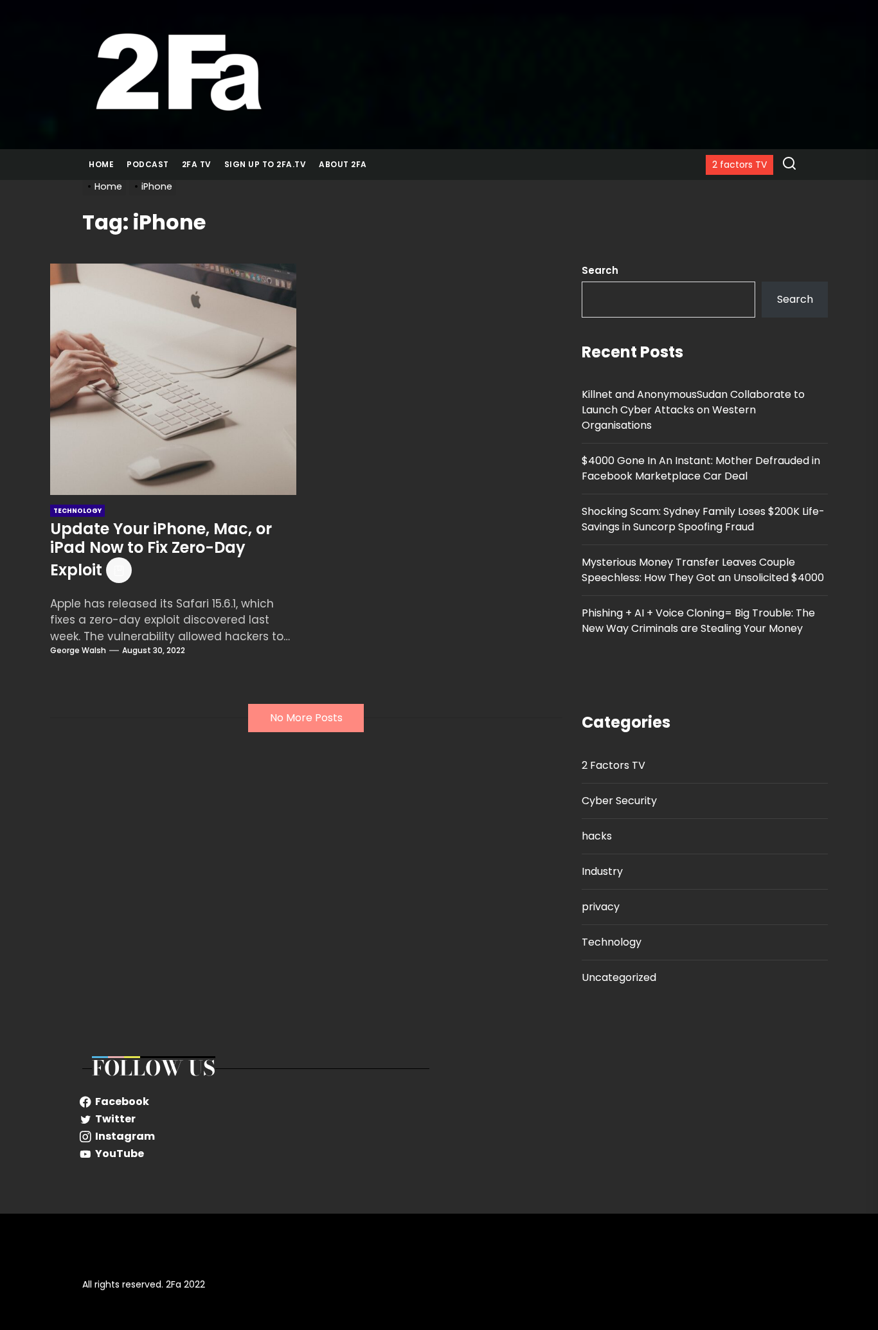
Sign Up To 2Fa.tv (265, 164)
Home (101, 164)
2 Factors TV (613, 765)
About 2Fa (343, 164)
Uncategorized (619, 977)
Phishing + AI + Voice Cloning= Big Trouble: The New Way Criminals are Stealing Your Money (698, 621)
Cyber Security (619, 800)
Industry (602, 871)
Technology (611, 942)
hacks (597, 836)
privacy (601, 906)
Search (600, 270)
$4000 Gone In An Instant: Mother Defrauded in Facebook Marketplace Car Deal (701, 468)
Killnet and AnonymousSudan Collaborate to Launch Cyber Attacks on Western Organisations (693, 410)
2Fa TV (196, 164)
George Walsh (78, 650)
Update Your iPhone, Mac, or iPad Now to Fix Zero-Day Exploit (161, 549)
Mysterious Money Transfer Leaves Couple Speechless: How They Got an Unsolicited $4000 (703, 570)
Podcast (148, 164)
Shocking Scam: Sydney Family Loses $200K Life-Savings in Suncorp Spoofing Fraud (703, 519)
